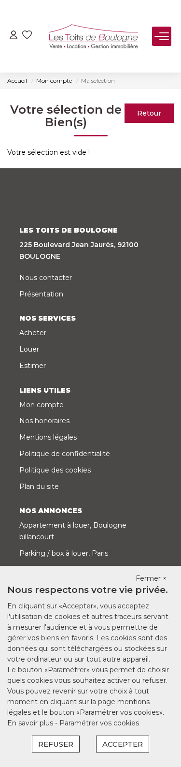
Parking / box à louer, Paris (63, 553)
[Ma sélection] (27, 36)
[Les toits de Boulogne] (93, 36)
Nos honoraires (44, 420)
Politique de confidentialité (64, 453)
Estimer (32, 365)
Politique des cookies (55, 470)
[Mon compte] (13, 36)
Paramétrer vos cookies (99, 723)
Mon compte (41, 404)
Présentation (41, 294)
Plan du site (39, 486)
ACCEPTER (122, 744)
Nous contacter (45, 277)
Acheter (32, 332)
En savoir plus (31, 723)
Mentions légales (48, 437)
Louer (29, 349)
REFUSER (55, 744)
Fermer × (151, 578)
